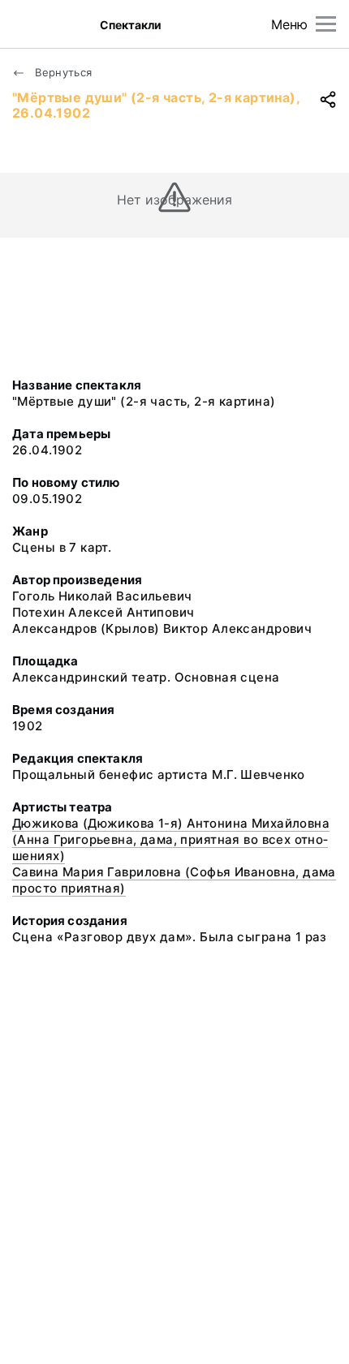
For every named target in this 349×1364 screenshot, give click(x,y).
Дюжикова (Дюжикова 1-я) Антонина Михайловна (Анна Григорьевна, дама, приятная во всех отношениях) (171, 839)
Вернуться (62, 72)
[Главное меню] (326, 24)
